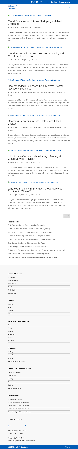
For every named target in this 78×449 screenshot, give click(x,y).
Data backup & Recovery (32, 92)
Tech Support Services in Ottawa (18, 405)
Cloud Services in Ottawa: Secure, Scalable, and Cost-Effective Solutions (36, 55)
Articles (10, 314)
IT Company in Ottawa (15, 399)
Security (10, 379)
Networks (11, 355)
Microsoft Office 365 (14, 388)
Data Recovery (12, 293)
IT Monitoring (12, 290)
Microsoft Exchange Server (16, 361)
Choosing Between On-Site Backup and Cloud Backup (34, 122)
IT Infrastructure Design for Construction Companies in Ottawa (30, 236)
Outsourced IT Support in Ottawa (18, 409)
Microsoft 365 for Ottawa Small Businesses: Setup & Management (31, 239)
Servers (10, 358)
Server (10, 325)
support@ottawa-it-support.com (24, 441)
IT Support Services (48, 127)
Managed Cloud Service (33, 27)
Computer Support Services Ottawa (19, 412)
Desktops (11, 352)
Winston (12, 162)
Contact (10, 310)
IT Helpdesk (12, 277)
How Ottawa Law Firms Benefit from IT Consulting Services (29, 254)
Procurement (12, 382)
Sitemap (10, 304)
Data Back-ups (12, 287)
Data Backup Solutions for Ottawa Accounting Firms (26, 243)
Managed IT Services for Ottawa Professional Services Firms (29, 232)
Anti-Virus (11, 340)
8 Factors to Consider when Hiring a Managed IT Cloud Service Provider (36, 157)
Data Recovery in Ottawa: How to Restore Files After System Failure (32, 257)
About (10, 307)
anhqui (12, 27)
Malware (10, 337)
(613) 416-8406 (36, 2)
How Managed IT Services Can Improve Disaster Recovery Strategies (36, 87)
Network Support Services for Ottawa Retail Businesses (28, 246)
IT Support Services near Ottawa (18, 402)
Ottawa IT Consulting (14, 372)
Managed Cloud (13, 280)
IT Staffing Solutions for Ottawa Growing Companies (26, 225)
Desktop (10, 331)
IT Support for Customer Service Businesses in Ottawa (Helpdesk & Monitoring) (36, 250)
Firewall (10, 328)
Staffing (10, 385)
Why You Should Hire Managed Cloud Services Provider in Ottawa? (35, 190)
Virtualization (12, 284)
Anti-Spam (11, 334)
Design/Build (12, 375)
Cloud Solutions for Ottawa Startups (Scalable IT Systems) (36, 22)
